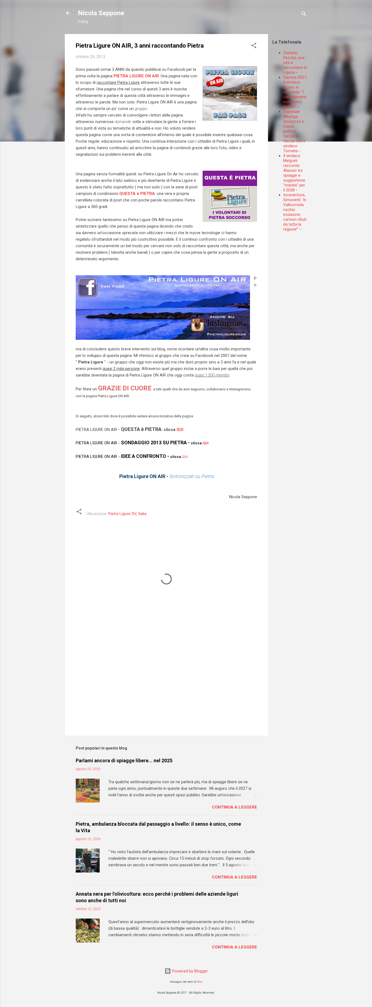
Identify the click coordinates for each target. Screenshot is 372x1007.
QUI (179, 429)
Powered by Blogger (189, 971)
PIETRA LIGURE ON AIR (136, 76)
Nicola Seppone (101, 13)
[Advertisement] (322, 274)
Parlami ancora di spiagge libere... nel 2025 (124, 760)
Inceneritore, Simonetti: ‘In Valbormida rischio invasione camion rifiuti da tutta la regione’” (294, 212)
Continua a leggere (234, 807)
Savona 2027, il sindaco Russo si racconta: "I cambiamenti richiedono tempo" (295, 92)
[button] (254, 46)
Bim (199, 982)
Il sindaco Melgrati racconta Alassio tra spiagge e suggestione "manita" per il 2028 (294, 172)
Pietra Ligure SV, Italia (127, 513)
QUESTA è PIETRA (137, 193)
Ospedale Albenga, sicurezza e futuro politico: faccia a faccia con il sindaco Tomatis (294, 131)
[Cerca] (304, 15)
